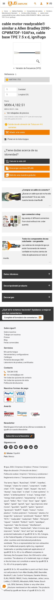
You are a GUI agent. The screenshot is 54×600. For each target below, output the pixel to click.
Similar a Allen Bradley (28, 13)
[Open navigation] (4, 3)
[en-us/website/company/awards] (9, 414)
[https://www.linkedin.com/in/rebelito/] (36, 447)
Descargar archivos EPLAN (19, 169)
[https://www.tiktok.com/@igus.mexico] (21, 447)
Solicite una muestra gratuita (20, 175)
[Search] (35, 3)
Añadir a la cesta (15, 133)
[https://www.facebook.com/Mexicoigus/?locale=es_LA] (6, 447)
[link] (27, 162)
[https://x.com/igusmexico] (26, 447)
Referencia (9, 74)
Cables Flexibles (17, 11)
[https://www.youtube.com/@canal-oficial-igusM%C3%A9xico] (16, 447)
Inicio (6, 11)
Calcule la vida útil (19, 162)
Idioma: (13, 453)
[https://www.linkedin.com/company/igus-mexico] (31, 447)
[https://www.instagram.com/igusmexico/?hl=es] (11, 447)
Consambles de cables (34, 11)
